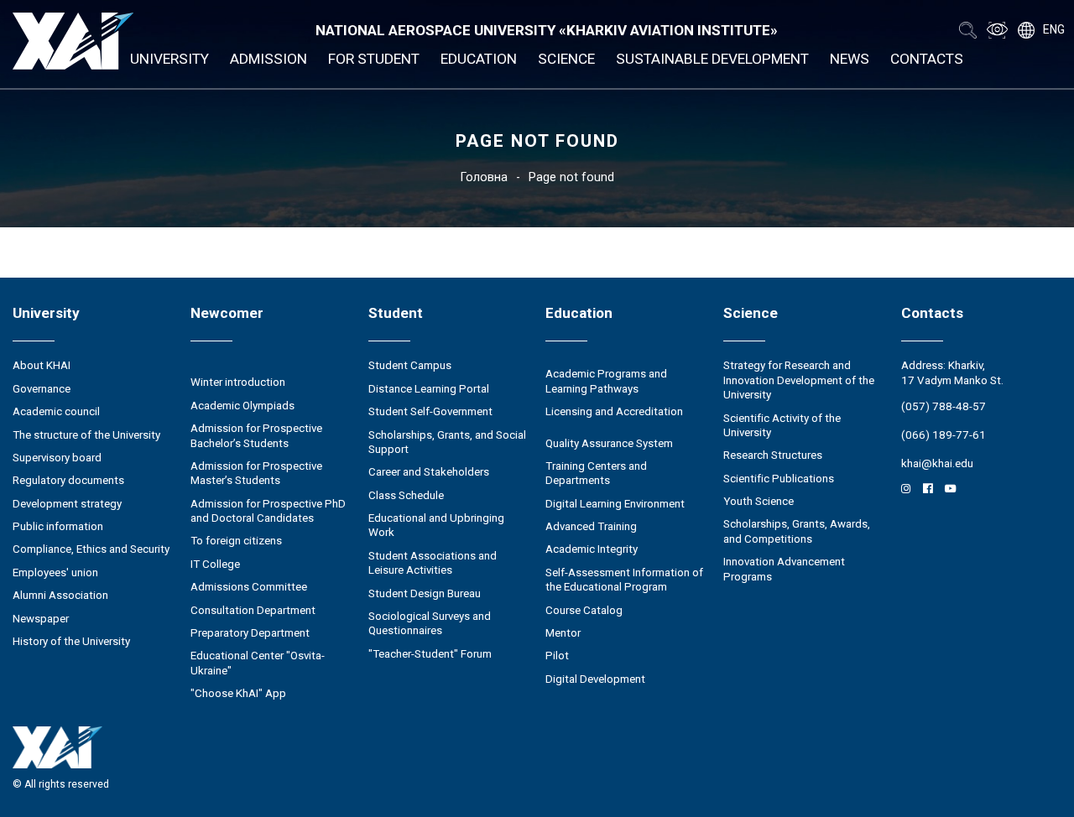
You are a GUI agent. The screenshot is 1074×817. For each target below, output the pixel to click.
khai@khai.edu (937, 463)
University (169, 58)
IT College (215, 564)
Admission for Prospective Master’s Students (256, 473)
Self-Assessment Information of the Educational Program (624, 579)
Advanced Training (591, 526)
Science (566, 58)
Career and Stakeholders (428, 472)
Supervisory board (57, 457)
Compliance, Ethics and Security (91, 549)
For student (374, 58)
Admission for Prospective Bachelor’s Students (256, 435)
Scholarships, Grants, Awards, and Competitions (796, 531)
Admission (268, 58)
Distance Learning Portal (428, 388)
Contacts (926, 58)
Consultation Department (252, 610)
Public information (58, 526)
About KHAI (41, 365)
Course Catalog (584, 610)
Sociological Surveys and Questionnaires (429, 623)
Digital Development (595, 679)
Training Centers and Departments (596, 473)
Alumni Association (60, 595)
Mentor (563, 633)
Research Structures (772, 455)
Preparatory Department (250, 633)
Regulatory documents (68, 480)
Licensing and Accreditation (614, 411)
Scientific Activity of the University (782, 425)
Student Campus (409, 365)
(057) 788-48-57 (943, 406)
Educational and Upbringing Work (436, 525)
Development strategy (67, 503)
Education (479, 58)
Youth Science (758, 501)
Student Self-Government (430, 411)
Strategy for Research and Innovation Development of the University (798, 380)
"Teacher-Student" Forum (430, 654)
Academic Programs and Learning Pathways (606, 380)
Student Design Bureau (424, 593)
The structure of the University (86, 435)
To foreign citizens (236, 540)
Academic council (56, 411)
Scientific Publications (778, 478)
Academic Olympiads (242, 405)
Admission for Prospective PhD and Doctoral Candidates (268, 510)
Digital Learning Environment (615, 503)
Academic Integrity (591, 549)
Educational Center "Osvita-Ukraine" (257, 662)
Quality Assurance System (609, 443)
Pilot (557, 655)
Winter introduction (237, 382)
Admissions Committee (248, 586)
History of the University (71, 641)
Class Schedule (406, 495)
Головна (484, 177)
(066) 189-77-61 (943, 435)
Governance (41, 388)
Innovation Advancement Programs (784, 568)
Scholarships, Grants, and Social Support (447, 442)
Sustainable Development (712, 58)
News (849, 58)
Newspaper (41, 618)
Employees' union (55, 572)
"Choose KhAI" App (238, 693)
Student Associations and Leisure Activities (432, 562)
